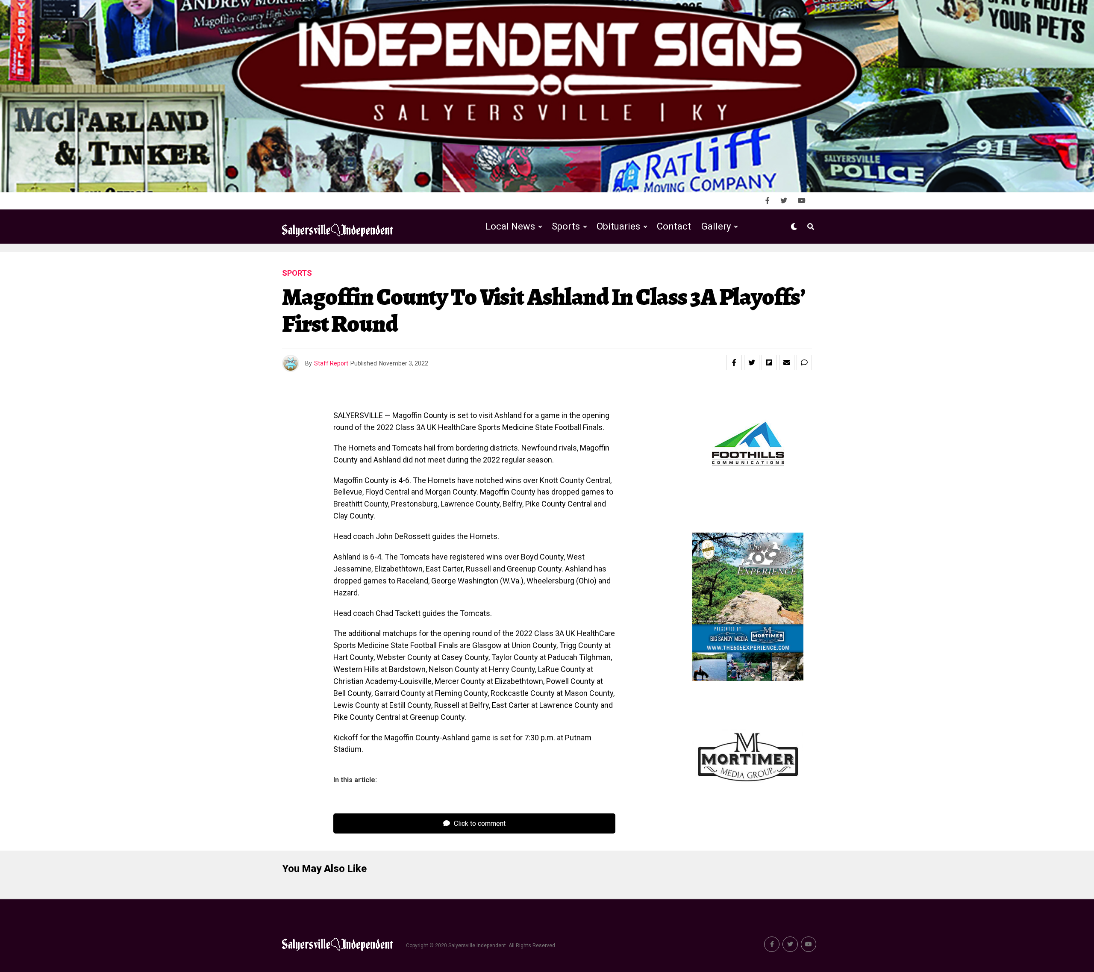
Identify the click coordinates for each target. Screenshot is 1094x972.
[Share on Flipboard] (769, 362)
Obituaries (618, 226)
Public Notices (610, 261)
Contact (674, 226)
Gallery (716, 226)
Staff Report (331, 363)
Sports (566, 226)
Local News (510, 226)
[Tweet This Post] (751, 362)
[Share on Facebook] (734, 362)
